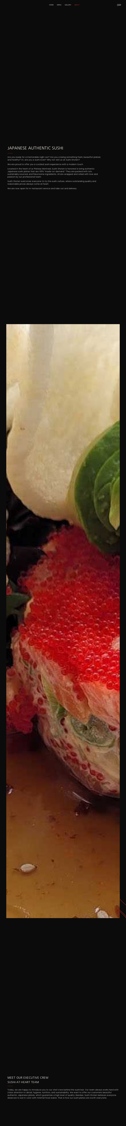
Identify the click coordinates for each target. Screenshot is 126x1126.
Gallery (68, 5)
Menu (59, 5)
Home (51, 5)
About (77, 5)
